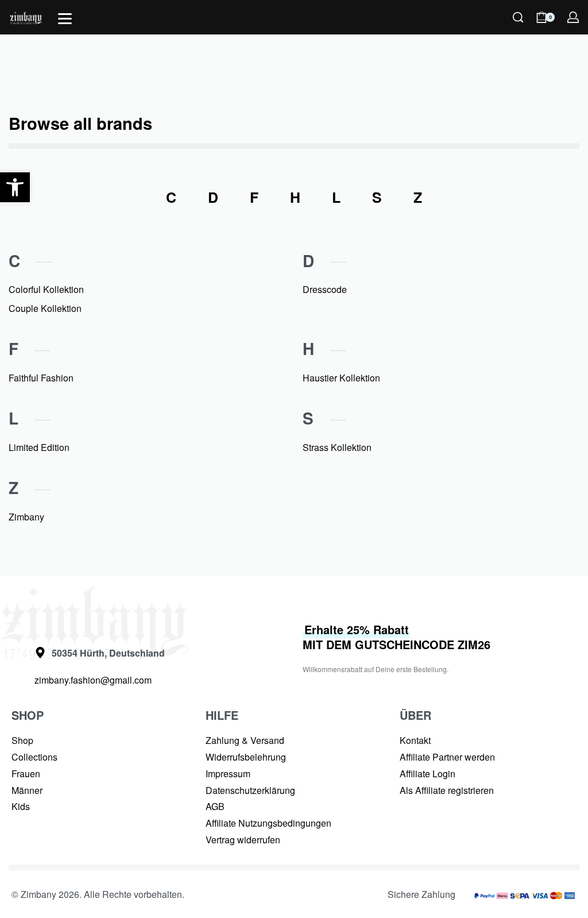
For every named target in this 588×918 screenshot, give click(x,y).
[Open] (64, 19)
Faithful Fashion (41, 377)
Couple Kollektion (45, 308)
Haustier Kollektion (341, 377)
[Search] (518, 17)
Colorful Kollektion (46, 289)
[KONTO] (573, 17)
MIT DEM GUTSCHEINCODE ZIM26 (396, 637)
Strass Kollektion (337, 447)
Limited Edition (39, 447)
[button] (15, 187)
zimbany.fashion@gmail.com (93, 679)
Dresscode (325, 289)
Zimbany (26, 516)
